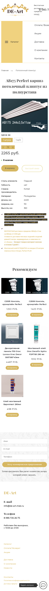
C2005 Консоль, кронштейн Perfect (12, 302)
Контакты (39, 58)
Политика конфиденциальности (17, 580)
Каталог (8, 544)
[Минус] (3, 147)
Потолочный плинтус (26, 70)
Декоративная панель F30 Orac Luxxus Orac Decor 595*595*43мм (12, 352)
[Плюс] (13, 147)
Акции (37, 33)
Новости (8, 568)
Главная (5, 70)
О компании (40, 50)
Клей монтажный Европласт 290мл (12, 402)
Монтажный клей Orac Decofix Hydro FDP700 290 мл (37, 351)
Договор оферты (10, 584)
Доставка (39, 42)
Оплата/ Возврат (12, 548)
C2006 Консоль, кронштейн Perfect (37, 302)
